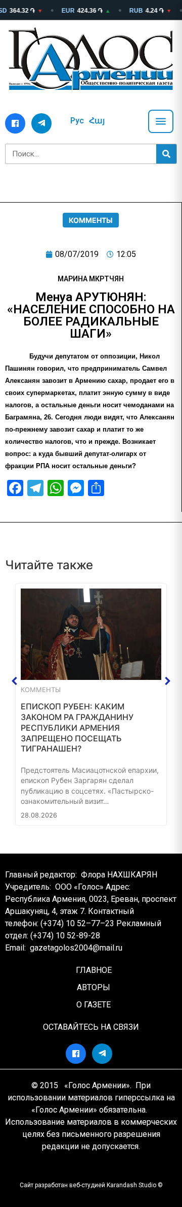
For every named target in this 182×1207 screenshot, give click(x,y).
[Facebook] (15, 123)
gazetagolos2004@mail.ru (76, 948)
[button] (15, 681)
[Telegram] (41, 123)
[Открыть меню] (160, 121)
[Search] (166, 154)
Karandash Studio (131, 1185)
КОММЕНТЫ (91, 220)
